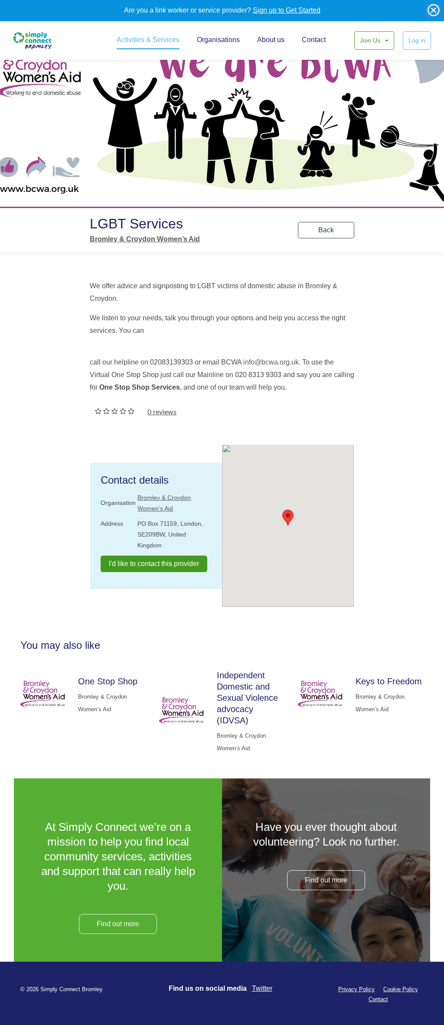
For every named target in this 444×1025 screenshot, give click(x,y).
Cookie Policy (400, 989)
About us (270, 39)
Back (326, 230)
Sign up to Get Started (286, 10)
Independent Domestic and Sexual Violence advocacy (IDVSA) (247, 697)
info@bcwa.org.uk (271, 362)
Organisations (218, 39)
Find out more (118, 923)
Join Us (371, 40)
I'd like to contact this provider (154, 563)
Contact (314, 39)
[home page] (42, 40)
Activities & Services (148, 39)
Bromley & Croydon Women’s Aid (145, 239)
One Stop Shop (107, 681)
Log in (416, 40)
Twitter (262, 988)
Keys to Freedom (389, 681)
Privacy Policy (356, 989)
